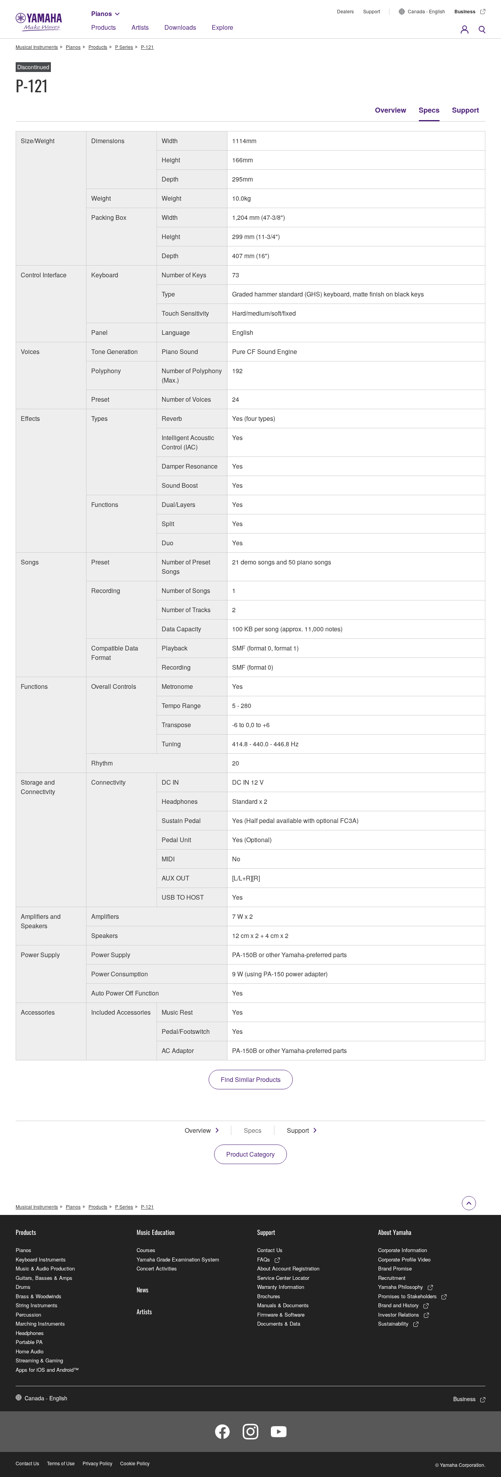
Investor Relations (398, 1314)
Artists (140, 27)
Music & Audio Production (45, 1268)
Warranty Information (280, 1286)
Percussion (28, 1314)
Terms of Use (61, 1463)
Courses (146, 1250)
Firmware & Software (281, 1314)
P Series (124, 46)
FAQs (263, 1259)
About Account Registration (288, 1268)
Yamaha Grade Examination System (178, 1259)
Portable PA (29, 1342)
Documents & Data (278, 1323)
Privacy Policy (97, 1463)
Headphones (30, 1333)
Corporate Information (402, 1250)
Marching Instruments (40, 1323)
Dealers (345, 11)
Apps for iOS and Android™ (47, 1369)
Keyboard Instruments (41, 1259)
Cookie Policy (135, 1463)
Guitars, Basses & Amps (44, 1277)
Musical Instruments (37, 46)
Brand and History (398, 1305)
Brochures (268, 1296)
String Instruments (37, 1305)
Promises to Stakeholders (407, 1296)
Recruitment (391, 1277)
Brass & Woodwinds (38, 1296)
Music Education (156, 1232)
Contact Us (270, 1250)
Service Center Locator (283, 1277)
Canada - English (426, 11)
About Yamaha (394, 1232)
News (142, 1289)
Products (103, 27)
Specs (429, 110)
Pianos (101, 13)
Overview (390, 110)
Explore (222, 27)
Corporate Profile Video (404, 1259)
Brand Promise (395, 1268)
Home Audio (29, 1351)
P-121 (147, 46)
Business (465, 11)
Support (371, 11)
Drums (23, 1286)
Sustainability (393, 1323)
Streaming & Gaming (39, 1360)
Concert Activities (157, 1268)
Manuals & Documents (283, 1305)
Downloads (180, 27)
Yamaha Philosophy (400, 1286)
